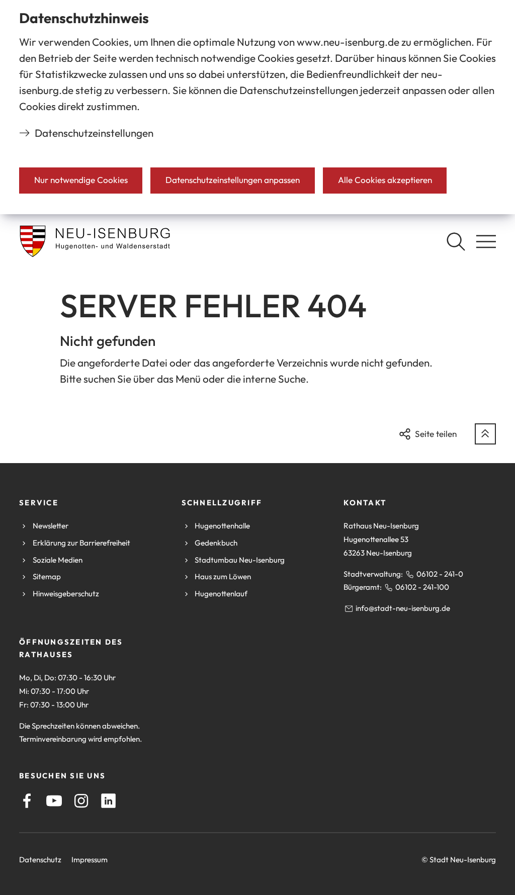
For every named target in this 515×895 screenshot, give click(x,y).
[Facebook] (27, 801)
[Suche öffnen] (456, 241)
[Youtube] (54, 801)
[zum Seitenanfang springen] (485, 433)
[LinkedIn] (108, 801)
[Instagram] (81, 801)
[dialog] (257, 107)
